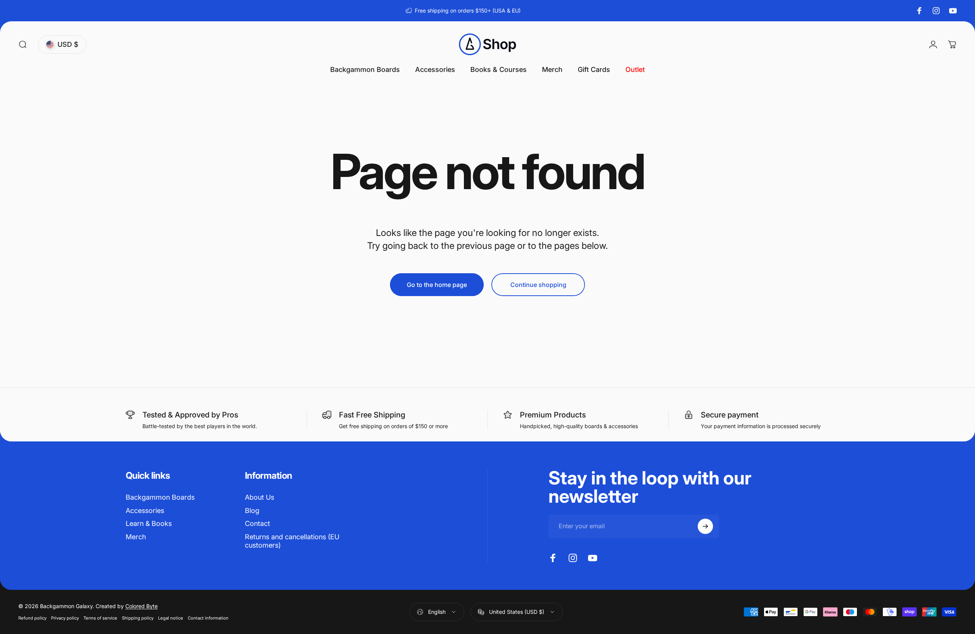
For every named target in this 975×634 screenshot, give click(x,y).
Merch (136, 537)
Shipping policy (137, 618)
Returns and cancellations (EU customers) (292, 541)
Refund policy (32, 618)
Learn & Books (149, 523)
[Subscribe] (705, 526)
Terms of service (100, 618)
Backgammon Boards (160, 497)
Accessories (145, 511)
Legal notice (170, 618)
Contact (257, 523)
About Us (259, 497)
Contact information (208, 618)
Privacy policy (65, 618)
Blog (252, 511)
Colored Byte (141, 606)
